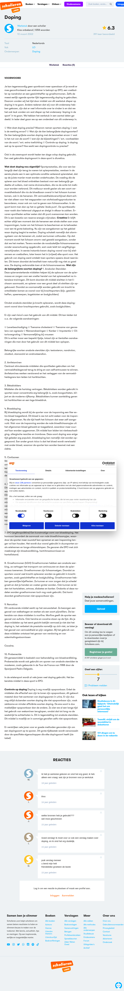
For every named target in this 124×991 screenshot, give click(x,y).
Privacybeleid (108, 928)
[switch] (48, 516)
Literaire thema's (48, 932)
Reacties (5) (69, 65)
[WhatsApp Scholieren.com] (24, 945)
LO (33, 47)
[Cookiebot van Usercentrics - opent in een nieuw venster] (104, 463)
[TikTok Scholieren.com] (38, 945)
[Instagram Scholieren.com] (14, 945)
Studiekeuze (89, 934)
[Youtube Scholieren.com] (9, 945)
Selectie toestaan (62, 526)
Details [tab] (48, 470)
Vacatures (107, 935)
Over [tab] (103, 470)
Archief (87, 948)
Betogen (67, 932)
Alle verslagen (70, 921)
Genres (48, 928)
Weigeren (27, 526)
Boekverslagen (70, 925)
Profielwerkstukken (72, 935)
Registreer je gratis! (101, 652)
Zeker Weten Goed (69, 943)
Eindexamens (74, 4)
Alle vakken (88, 921)
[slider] (98, 674)
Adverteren (107, 939)
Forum (86, 941)
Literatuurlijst (51, 937)
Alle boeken (50, 921)
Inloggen (54, 895)
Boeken (29, 4)
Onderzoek (107, 942)
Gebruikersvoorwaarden (113, 925)
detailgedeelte (94, 505)
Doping (36, 51)
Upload (101, 608)
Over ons (107, 921)
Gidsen (55, 4)
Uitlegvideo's (89, 944)
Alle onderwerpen (89, 929)
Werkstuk (22, 25)
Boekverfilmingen (52, 941)
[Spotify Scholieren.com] (34, 945)
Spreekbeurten (70, 939)
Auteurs (48, 925)
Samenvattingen (71, 928)
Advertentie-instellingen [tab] (75, 470)
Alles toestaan (97, 526)
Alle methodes (89, 925)
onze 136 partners (23, 483)
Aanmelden (68, 895)
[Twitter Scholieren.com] (19, 945)
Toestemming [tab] (21, 470)
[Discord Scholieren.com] (29, 945)
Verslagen (42, 4)
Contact (106, 932)
